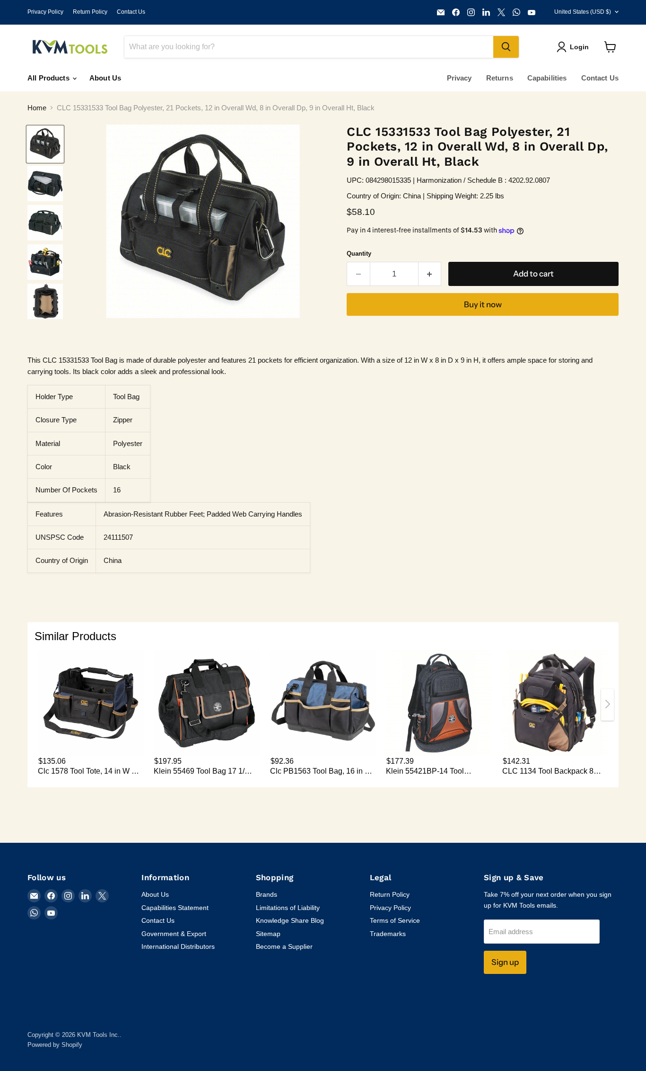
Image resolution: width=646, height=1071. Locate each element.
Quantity (359, 253)
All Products (49, 78)
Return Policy (90, 12)
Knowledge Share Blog (290, 920)
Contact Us (131, 12)
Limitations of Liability (288, 907)
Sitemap (268, 933)
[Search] (506, 47)
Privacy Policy (45, 12)
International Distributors (178, 946)
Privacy (459, 78)
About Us (105, 78)
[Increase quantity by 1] (430, 274)
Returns (499, 78)
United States (582, 12)
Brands (266, 894)
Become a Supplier (284, 946)
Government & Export (173, 933)
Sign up (505, 962)
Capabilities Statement (175, 907)
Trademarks (388, 933)
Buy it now (483, 304)
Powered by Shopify (54, 1044)
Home (36, 108)
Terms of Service (395, 920)
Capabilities (547, 78)
